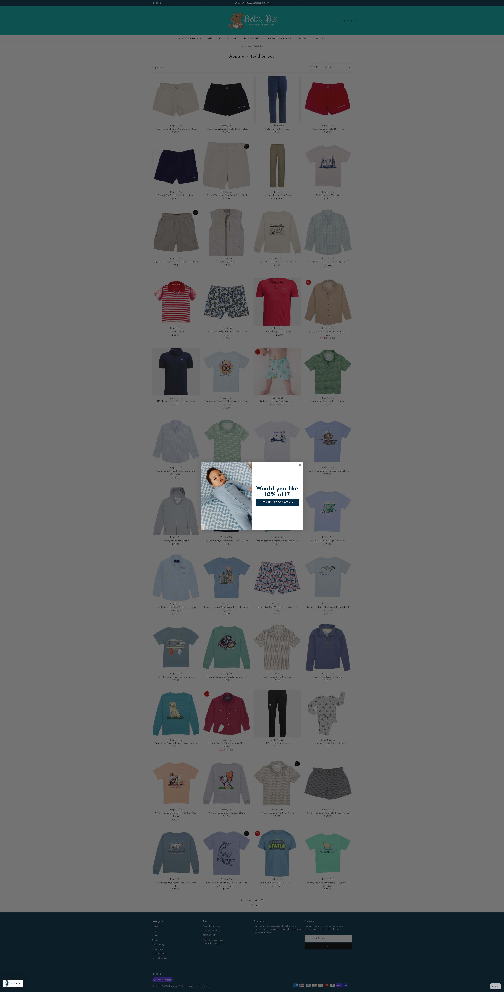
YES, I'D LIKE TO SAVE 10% (277, 502)
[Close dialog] (300, 465)
